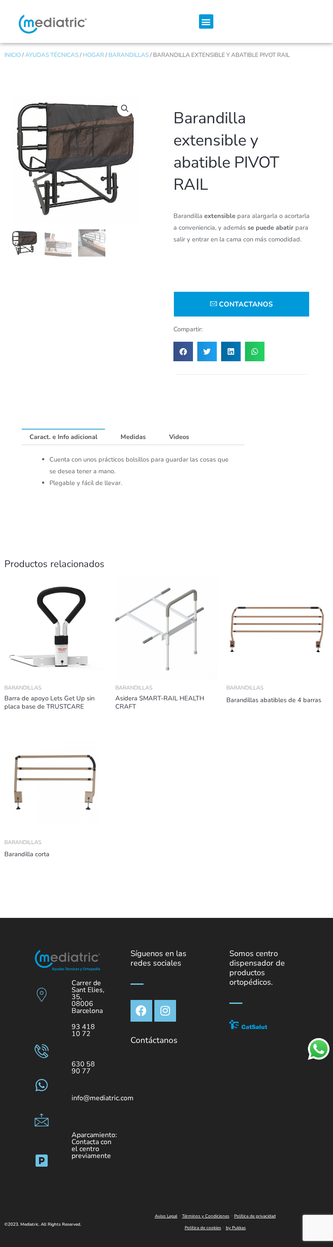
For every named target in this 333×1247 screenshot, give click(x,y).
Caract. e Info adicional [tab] (63, 436)
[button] (206, 21)
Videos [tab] (179, 436)
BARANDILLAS (128, 55)
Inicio (12, 55)
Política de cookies (203, 1228)
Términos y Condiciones (205, 1216)
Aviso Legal (166, 1216)
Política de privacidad (255, 1216)
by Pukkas (236, 1228)
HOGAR (93, 55)
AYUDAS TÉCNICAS (51, 55)
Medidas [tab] (133, 436)
